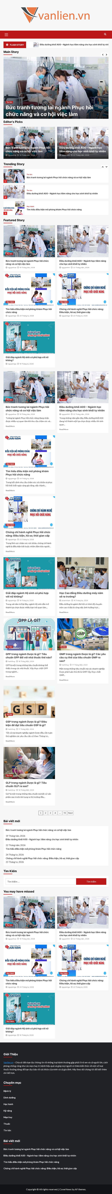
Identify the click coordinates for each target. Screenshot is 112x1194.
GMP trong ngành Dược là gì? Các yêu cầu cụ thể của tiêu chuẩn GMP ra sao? (82, 658)
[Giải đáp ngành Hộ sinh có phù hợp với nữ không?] (29, 337)
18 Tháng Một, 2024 (26, 661)
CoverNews (65, 1189)
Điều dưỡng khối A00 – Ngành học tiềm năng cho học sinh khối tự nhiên (62, 177)
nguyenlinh (66, 155)
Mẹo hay (8, 1117)
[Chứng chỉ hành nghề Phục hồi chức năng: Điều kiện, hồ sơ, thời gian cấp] (14, 208)
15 (65, 813)
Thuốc (7, 1123)
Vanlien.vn (8, 1062)
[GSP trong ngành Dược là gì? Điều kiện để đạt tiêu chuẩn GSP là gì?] (29, 702)
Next (70, 813)
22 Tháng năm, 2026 (81, 155)
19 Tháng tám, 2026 (27, 155)
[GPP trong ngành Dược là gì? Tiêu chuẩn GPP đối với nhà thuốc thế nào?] (29, 634)
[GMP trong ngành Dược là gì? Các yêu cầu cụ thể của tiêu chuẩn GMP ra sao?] (83, 634)
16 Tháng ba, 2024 (81, 600)
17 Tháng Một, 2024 (80, 665)
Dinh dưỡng (10, 1097)
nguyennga (12, 316)
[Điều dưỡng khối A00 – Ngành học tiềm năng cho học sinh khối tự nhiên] (56, 90)
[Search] (105, 34)
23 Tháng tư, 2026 (80, 316)
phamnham (66, 600)
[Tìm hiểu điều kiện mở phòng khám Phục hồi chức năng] (14, 192)
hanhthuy (11, 661)
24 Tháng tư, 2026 (27, 316)
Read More (10, 426)
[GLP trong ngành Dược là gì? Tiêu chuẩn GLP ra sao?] (29, 763)
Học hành (30, 190)
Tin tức (9, 102)
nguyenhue (12, 155)
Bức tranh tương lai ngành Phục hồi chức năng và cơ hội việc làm (38, 830)
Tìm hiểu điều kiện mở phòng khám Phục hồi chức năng (54, 193)
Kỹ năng (8, 1110)
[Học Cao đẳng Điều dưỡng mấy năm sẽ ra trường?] (83, 573)
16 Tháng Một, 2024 (26, 790)
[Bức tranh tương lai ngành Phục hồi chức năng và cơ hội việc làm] (29, 241)
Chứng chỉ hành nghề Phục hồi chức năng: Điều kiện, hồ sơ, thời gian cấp (63, 209)
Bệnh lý (7, 1091)
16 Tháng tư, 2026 (27, 364)
